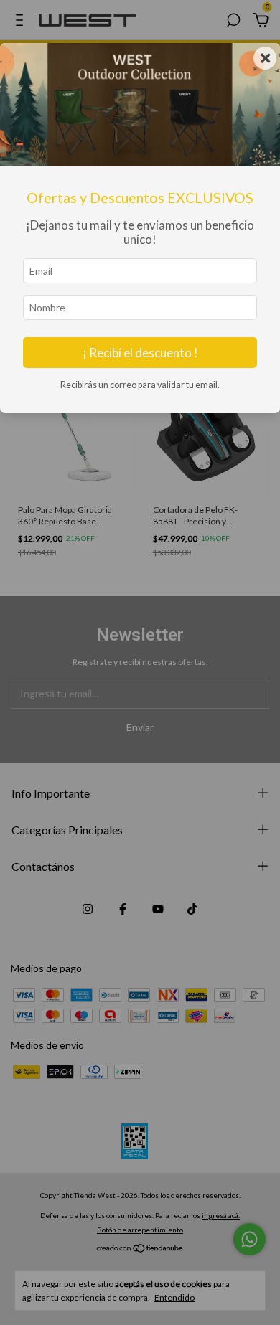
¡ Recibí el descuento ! (140, 352)
